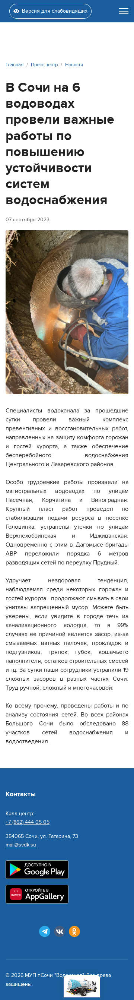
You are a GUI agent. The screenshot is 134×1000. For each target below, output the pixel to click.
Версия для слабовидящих (54, 11)
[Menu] (123, 11)
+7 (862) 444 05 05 (28, 822)
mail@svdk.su (21, 845)
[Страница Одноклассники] (74, 931)
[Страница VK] (59, 931)
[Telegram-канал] (44, 931)
